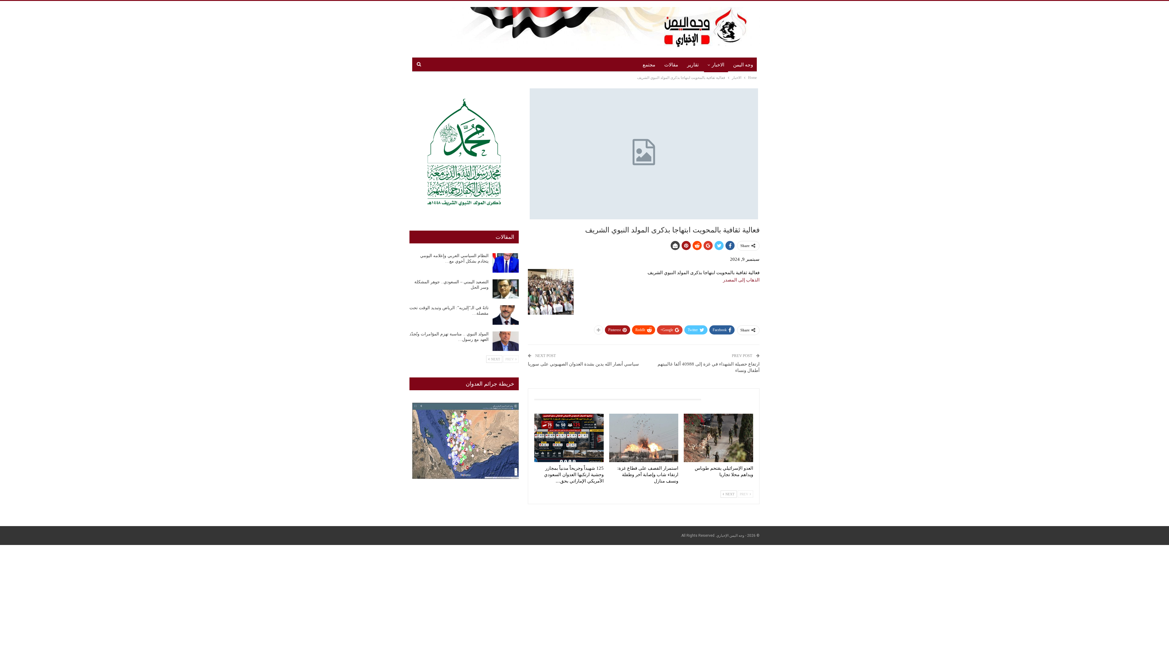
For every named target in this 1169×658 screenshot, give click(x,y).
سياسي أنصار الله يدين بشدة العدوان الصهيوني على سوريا (583, 364)
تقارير (693, 64)
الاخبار (718, 64)
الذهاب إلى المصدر (741, 280)
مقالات (671, 64)
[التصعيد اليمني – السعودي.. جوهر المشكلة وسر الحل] (506, 289)
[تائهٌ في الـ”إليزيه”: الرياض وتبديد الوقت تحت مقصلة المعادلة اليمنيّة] (506, 315)
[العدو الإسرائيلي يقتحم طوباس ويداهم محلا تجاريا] (718, 438)
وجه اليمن (743, 64)
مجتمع (649, 64)
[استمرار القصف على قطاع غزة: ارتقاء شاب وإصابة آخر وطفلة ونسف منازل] (644, 438)
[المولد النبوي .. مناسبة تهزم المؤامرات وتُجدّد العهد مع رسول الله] (506, 341)
